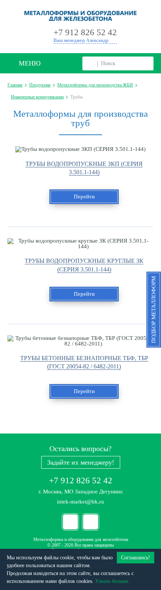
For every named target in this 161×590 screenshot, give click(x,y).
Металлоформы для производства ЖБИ (95, 85)
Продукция (40, 85)
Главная (14, 85)
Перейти (84, 197)
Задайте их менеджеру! (80, 462)
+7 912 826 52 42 (80, 480)
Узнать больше (111, 581)
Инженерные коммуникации (37, 97)
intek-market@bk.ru (80, 502)
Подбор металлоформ (154, 309)
